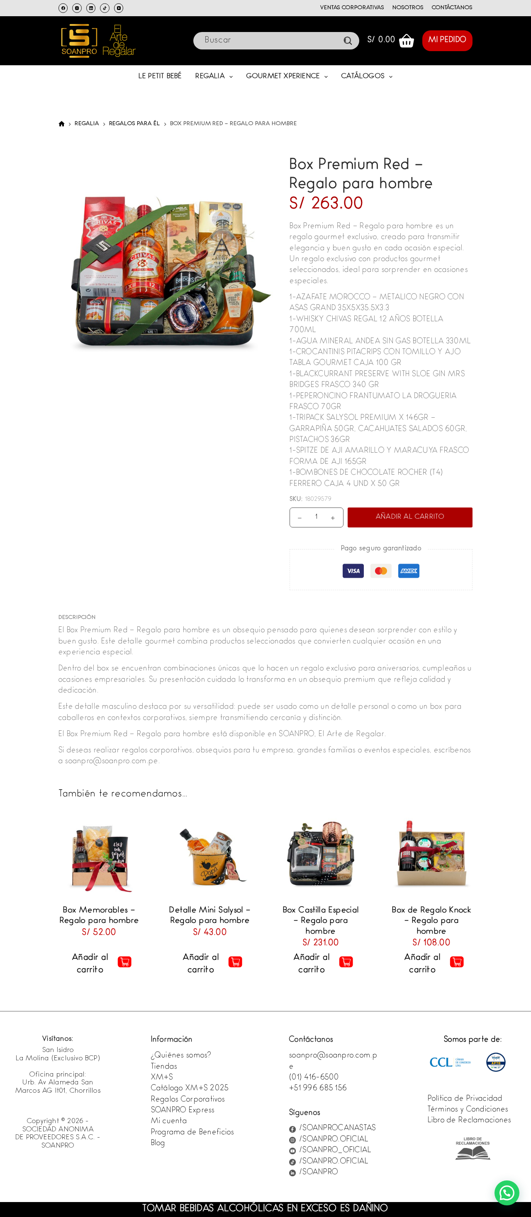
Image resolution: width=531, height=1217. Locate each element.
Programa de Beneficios (192, 1133)
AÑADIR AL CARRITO (410, 517)
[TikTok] (105, 8)
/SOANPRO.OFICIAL (333, 1140)
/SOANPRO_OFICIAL (335, 1151)
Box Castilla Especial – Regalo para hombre (321, 921)
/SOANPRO (318, 1173)
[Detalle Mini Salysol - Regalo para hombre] (210, 854)
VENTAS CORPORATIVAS (352, 7)
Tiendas (164, 1067)
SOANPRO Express (183, 1111)
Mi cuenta (169, 1121)
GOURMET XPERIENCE (283, 77)
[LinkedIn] (91, 8)
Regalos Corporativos (188, 1100)
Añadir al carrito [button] (90, 964)
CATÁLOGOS (363, 77)
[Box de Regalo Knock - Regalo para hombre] (432, 854)
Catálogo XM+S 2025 (190, 1089)
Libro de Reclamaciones (470, 1121)
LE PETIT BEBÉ (160, 77)
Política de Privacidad (465, 1099)
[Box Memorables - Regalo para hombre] (99, 854)
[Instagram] (77, 8)
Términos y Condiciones (468, 1110)
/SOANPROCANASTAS (337, 1129)
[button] (506, 1192)
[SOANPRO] (61, 124)
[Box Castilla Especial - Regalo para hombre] (321, 854)
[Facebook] (63, 8)
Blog (158, 1144)
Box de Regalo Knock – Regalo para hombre (431, 921)
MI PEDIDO (448, 40)
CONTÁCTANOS (452, 7)
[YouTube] (119, 8)
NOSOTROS (408, 7)
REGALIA (209, 77)
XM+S (162, 1078)
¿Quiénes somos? (181, 1056)
